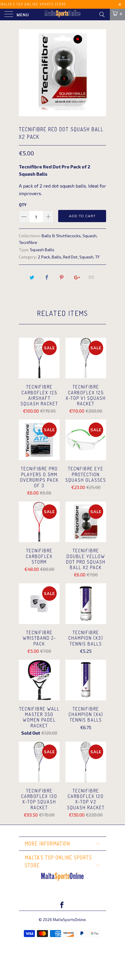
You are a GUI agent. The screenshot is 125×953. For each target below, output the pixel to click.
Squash (90, 235)
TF (97, 256)
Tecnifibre (28, 242)
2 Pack (44, 256)
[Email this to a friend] (91, 277)
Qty (22, 204)
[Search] (102, 14)
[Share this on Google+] (76, 277)
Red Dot (70, 256)
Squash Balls (42, 249)
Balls (56, 256)
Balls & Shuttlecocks (61, 235)
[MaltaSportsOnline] (62, 14)
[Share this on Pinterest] (62, 277)
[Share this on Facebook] (47, 277)
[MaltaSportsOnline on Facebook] (62, 905)
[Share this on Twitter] (32, 277)
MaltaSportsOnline (69, 919)
